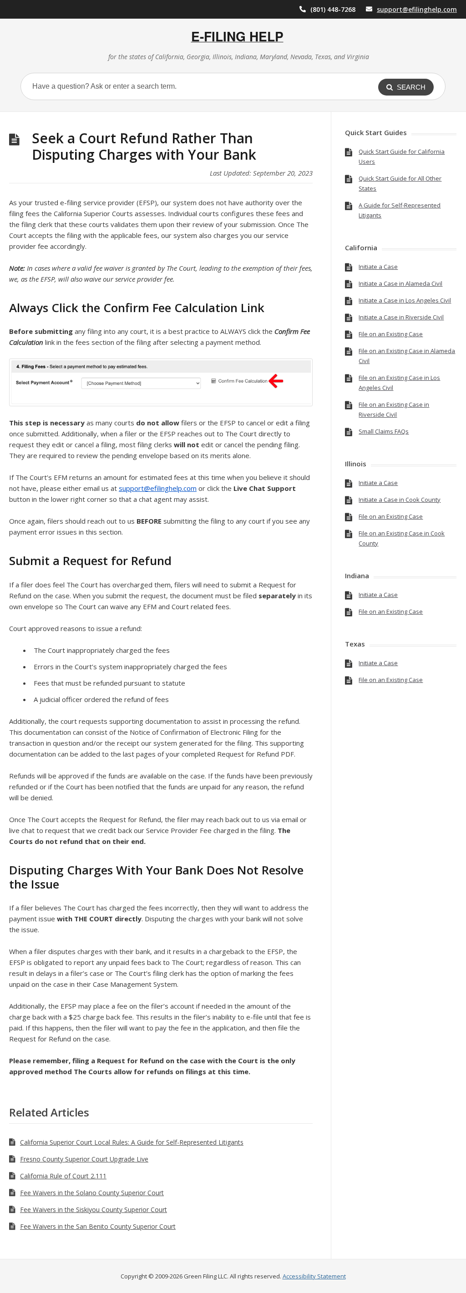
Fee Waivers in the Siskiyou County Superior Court (93, 1209)
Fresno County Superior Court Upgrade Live (84, 1159)
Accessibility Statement (314, 1276)
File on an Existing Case (391, 334)
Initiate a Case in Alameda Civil (400, 283)
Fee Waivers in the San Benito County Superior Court (98, 1226)
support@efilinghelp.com (417, 9)
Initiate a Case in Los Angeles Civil (405, 300)
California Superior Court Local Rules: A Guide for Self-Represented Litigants (131, 1142)
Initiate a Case (378, 267)
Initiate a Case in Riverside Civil (401, 317)
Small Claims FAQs (384, 431)
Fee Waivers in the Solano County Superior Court (92, 1192)
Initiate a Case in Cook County (400, 499)
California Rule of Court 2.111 (63, 1176)
